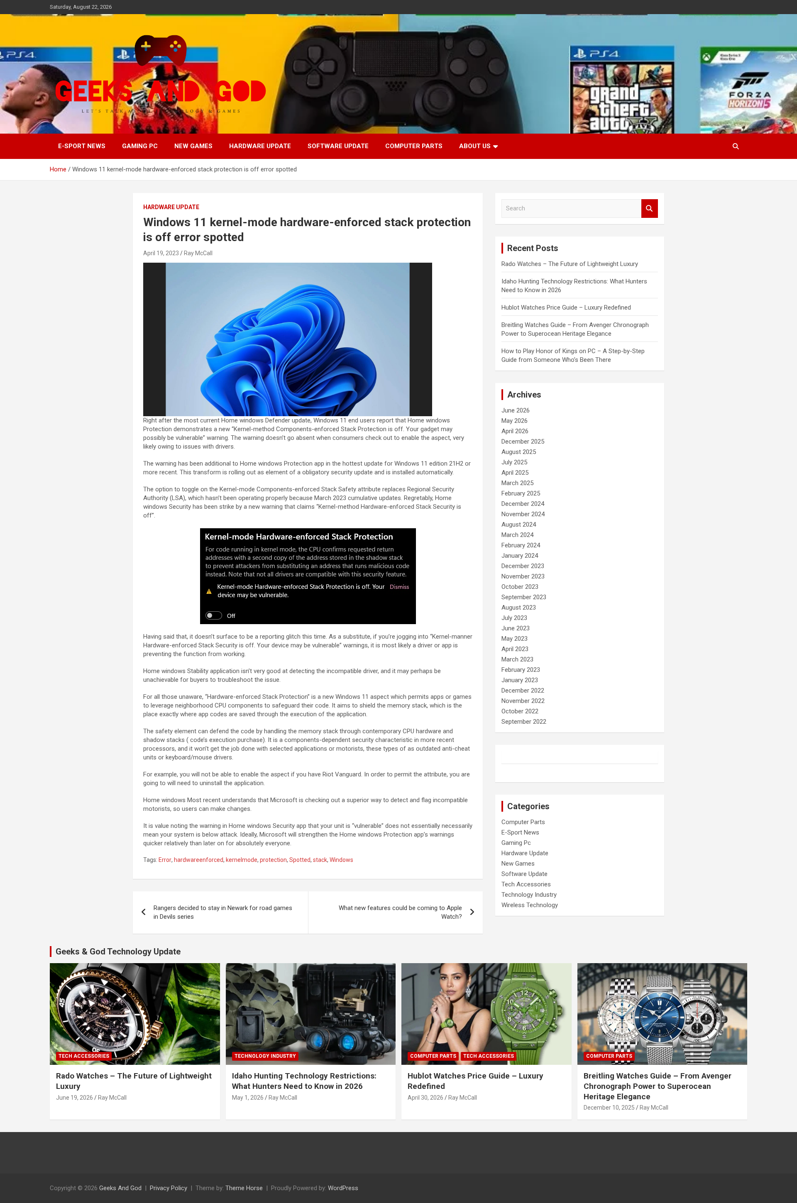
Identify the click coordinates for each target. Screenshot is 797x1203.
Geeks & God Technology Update (118, 952)
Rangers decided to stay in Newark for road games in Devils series (223, 912)
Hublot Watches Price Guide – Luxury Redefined (567, 307)
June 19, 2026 (74, 1097)
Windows (341, 859)
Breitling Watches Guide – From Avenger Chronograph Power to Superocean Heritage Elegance (657, 1086)
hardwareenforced (198, 859)
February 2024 (520, 545)
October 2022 (519, 711)
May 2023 (514, 638)
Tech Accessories (526, 884)
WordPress (343, 1188)
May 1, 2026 (248, 1097)
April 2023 (514, 649)
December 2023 (522, 566)
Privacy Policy (168, 1188)
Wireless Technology (529, 905)
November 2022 (523, 701)
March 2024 (517, 535)
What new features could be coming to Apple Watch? (400, 912)
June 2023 (515, 628)
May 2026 (514, 421)
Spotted (299, 859)
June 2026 (515, 410)
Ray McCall (198, 253)
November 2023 (523, 576)
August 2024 (518, 524)
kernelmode (241, 859)
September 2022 (523, 721)
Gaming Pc (140, 146)
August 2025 (518, 452)
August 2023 (518, 607)
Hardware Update (260, 146)
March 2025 (517, 483)
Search (649, 208)
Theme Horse (244, 1188)
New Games (193, 146)
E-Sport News (81, 146)
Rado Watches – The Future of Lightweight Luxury (569, 264)
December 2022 (522, 690)
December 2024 (522, 504)
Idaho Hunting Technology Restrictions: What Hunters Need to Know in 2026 (304, 1081)
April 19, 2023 (161, 253)
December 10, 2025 (609, 1107)
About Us (475, 146)
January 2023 (519, 680)
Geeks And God (120, 1188)
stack (320, 859)
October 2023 (519, 587)
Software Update (338, 146)
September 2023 (523, 597)
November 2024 (523, 514)
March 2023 (517, 659)
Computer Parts (414, 146)
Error (165, 859)
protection (273, 859)
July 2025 (514, 462)
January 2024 (519, 555)
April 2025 (514, 472)
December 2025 (522, 441)
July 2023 (514, 618)
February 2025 (520, 493)
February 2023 (520, 669)
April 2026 (514, 431)
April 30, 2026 (425, 1097)
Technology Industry (529, 894)
